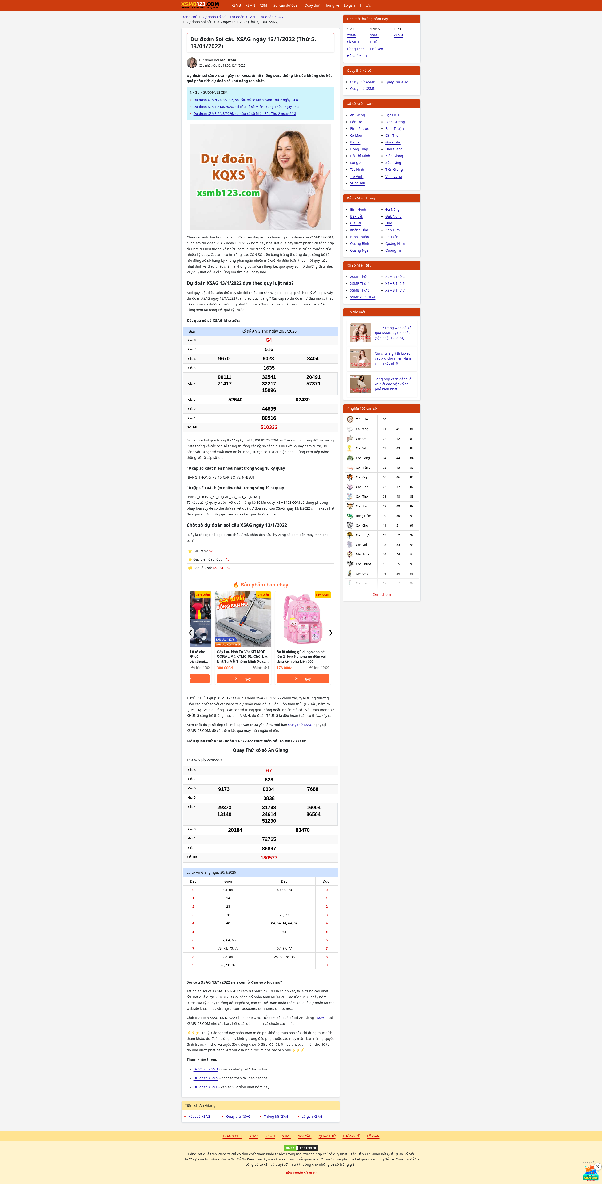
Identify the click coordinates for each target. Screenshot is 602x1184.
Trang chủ (232, 1136)
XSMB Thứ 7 (395, 290)
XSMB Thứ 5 (395, 283)
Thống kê (331, 5)
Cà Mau (353, 42)
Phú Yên (376, 48)
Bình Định (358, 209)
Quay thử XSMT (397, 81)
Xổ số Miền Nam (360, 103)
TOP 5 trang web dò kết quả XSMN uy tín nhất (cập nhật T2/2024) (393, 332)
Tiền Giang (394, 169)
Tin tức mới (356, 311)
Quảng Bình (359, 243)
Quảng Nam (395, 243)
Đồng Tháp (356, 48)
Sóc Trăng (393, 162)
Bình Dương (395, 121)
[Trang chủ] (200, 5)
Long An (357, 162)
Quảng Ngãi (359, 250)
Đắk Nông (393, 216)
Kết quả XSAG (199, 1116)
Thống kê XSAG (276, 1116)
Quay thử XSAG (300, 724)
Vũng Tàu (357, 183)
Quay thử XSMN (363, 88)
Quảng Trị (393, 250)
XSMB (236, 5)
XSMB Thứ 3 (395, 276)
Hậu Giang (394, 149)
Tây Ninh (357, 169)
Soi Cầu (305, 1136)
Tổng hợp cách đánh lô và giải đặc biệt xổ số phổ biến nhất (393, 384)
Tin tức (365, 5)
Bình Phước (359, 128)
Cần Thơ (392, 135)
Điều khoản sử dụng (301, 1172)
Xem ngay (218, 679)
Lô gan (349, 5)
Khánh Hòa (359, 229)
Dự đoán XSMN (206, 1078)
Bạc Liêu (392, 114)
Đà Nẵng (392, 209)
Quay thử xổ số (359, 70)
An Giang (357, 114)
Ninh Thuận (359, 236)
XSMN (250, 5)
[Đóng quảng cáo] (598, 1166)
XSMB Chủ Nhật (362, 297)
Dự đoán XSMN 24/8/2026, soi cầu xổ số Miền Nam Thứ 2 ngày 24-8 (246, 100)
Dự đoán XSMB (206, 1069)
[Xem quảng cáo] (591, 1173)
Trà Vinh (356, 176)
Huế (373, 42)
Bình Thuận (394, 128)
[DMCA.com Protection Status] (301, 1148)
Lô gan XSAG (312, 1116)
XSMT (264, 5)
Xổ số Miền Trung (361, 198)
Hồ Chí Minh (357, 55)
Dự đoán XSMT (206, 1087)
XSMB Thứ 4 (359, 283)
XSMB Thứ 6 (359, 290)
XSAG (321, 1017)
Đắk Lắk (356, 216)
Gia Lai (355, 223)
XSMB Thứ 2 (359, 276)
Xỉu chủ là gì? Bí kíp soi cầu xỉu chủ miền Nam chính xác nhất (393, 358)
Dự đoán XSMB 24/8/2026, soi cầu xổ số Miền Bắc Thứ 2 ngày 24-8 (245, 113)
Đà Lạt (355, 142)
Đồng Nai (393, 142)
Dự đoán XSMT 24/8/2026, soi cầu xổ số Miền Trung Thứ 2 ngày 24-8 (246, 106)
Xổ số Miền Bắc (359, 265)
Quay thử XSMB (362, 81)
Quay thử (312, 5)
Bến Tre (356, 121)
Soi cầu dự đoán (286, 5)
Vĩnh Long (393, 176)
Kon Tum (392, 229)
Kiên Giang (394, 155)
